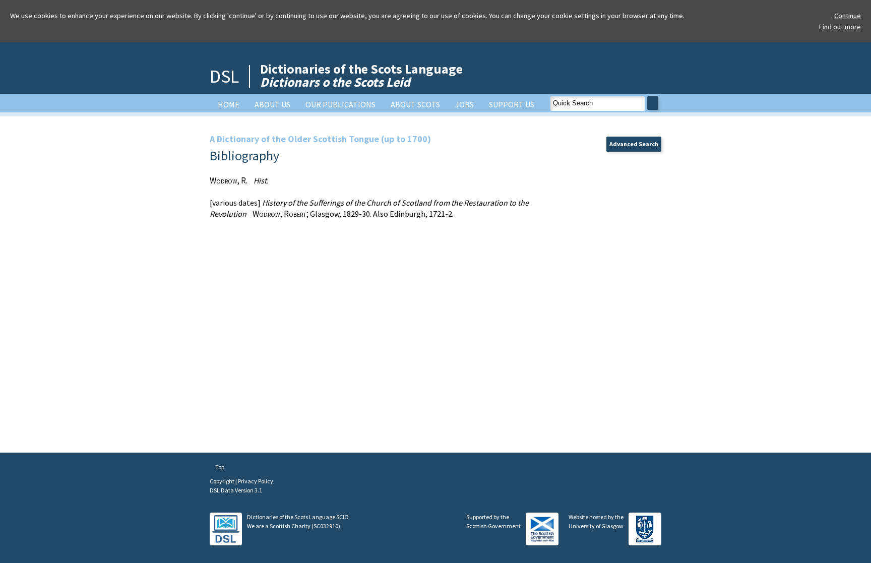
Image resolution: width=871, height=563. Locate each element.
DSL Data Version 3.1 (236, 490)
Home (228, 104)
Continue (847, 15)
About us (272, 104)
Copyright (222, 481)
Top (219, 467)
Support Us (511, 104)
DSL (224, 76)
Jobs (464, 104)
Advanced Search (633, 144)
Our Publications (340, 104)
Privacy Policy (255, 481)
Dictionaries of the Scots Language (361, 75)
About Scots (415, 104)
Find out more (840, 26)
